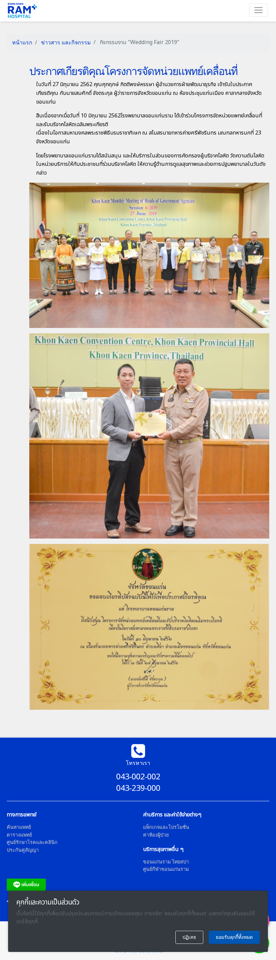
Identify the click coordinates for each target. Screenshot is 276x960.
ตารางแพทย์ (19, 835)
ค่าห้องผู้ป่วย (156, 835)
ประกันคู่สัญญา (23, 850)
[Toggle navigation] (258, 10)
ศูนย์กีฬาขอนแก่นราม (166, 869)
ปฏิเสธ (189, 937)
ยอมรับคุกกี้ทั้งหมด (234, 937)
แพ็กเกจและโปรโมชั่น (166, 827)
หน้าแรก (22, 42)
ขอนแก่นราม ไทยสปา (166, 861)
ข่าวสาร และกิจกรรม (65, 42)
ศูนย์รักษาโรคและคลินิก (32, 842)
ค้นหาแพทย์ (19, 827)
